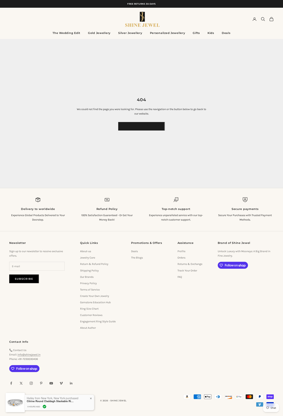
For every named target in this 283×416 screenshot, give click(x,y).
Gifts (196, 33)
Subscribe (24, 278)
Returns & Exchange (190, 264)
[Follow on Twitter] (21, 383)
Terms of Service (90, 289)
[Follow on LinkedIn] (71, 383)
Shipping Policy (89, 270)
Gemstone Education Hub (95, 302)
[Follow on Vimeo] (61, 383)
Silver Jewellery (130, 33)
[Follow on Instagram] (31, 383)
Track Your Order (187, 270)
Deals (226, 33)
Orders (181, 257)
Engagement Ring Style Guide (98, 321)
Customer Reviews (91, 315)
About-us (85, 251)
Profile (181, 251)
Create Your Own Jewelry (94, 296)
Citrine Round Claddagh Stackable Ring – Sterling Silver (51, 401)
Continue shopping (141, 126)
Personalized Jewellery (167, 33)
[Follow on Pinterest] (41, 383)
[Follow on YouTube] (51, 383)
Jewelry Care (87, 257)
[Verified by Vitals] (44, 406)
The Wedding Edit (66, 33)
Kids (211, 33)
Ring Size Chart (89, 308)
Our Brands (87, 277)
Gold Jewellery (99, 33)
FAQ (180, 277)
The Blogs (137, 257)
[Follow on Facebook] (11, 383)
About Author (88, 327)
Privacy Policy (88, 283)
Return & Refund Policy (94, 264)
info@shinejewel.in (29, 354)
